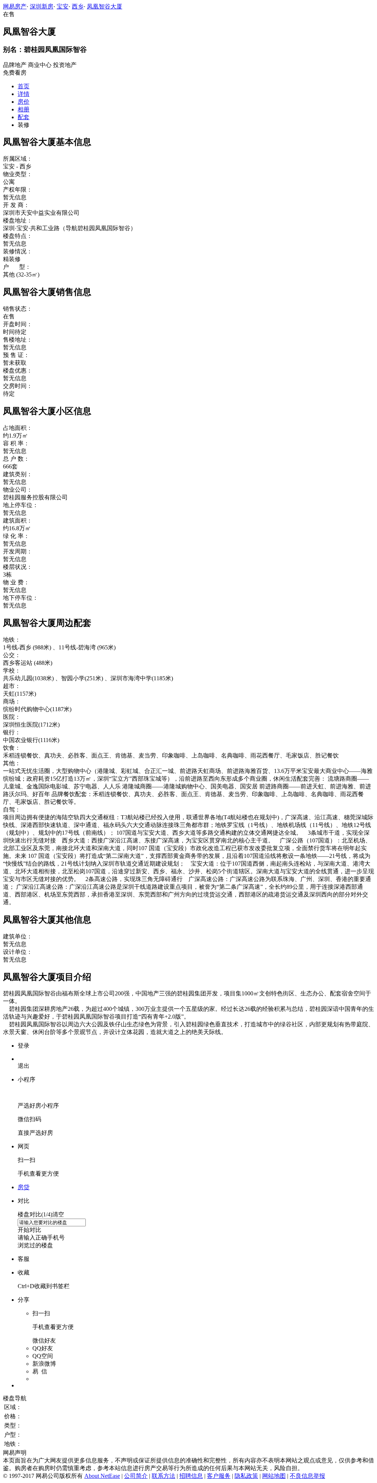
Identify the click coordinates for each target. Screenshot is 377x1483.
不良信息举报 (307, 1476)
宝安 (62, 6)
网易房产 (15, 6)
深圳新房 (41, 6)
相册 (23, 109)
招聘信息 (191, 1476)
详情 (23, 94)
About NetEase (102, 1476)
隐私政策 (246, 1476)
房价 (23, 102)
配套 (23, 117)
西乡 (78, 6)
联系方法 (163, 1476)
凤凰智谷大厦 (104, 6)
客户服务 (218, 1476)
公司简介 (136, 1476)
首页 (23, 86)
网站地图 (274, 1476)
